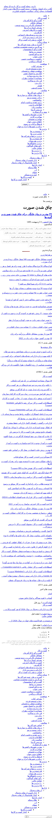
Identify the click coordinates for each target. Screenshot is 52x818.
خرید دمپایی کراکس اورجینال (11, 241)
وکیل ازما (48, 237)
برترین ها (43, 129)
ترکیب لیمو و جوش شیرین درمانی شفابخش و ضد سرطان (28, 352)
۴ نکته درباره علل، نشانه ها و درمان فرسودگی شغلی (30, 580)
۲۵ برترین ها (37, 153)
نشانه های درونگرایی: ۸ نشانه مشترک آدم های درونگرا (29, 360)
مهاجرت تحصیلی (35, 119)
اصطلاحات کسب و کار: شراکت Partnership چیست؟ (30, 410)
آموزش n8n (47, 233)
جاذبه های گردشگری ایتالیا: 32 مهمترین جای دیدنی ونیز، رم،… (26, 275)
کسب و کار (42, 18)
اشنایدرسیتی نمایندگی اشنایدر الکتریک (21, 237)
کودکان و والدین (35, 61)
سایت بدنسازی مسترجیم (26, 228)
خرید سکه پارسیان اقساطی (37, 245)
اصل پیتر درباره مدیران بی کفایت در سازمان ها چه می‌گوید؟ (27, 563)
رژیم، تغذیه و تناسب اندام (31, 102)
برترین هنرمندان (35, 141)
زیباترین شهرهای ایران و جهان (29, 126)
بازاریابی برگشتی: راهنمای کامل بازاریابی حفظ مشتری (29, 423)
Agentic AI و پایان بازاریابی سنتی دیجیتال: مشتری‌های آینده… (27, 576)
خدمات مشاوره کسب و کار (43, 228)
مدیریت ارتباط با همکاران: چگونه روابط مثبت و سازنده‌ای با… (26, 414)
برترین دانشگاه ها (35, 143)
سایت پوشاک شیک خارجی (8, 228)
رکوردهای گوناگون (34, 146)
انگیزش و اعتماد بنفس (32, 73)
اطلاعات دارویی (35, 105)
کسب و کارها (26, 177)
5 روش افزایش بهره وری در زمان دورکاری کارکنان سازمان (27, 394)
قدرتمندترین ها (36, 138)
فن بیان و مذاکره (35, 81)
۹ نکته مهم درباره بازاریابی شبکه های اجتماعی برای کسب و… (26, 356)
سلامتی (44, 90)
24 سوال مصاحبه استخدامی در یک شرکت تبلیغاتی (31, 381)
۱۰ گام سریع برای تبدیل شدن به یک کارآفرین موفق (31, 390)
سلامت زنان (37, 107)
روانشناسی (37, 100)
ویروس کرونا (36, 110)
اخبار (50, 594)
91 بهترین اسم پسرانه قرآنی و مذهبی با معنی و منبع (30, 279)
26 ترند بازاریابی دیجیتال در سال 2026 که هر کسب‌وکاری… (27, 609)
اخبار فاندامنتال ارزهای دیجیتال (24, 163)
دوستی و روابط (35, 52)
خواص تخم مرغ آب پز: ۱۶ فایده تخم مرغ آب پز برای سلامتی (27, 271)
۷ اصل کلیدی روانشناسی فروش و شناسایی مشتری (30, 531)
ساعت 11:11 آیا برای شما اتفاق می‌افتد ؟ (35, 284)
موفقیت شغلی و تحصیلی (31, 71)
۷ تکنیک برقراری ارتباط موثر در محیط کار (34, 419)
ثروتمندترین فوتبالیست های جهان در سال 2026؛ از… (30, 621)
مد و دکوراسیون (35, 54)
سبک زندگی (42, 42)
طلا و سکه (32, 167)
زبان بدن (38, 83)
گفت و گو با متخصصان (32, 49)
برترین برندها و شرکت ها (31, 136)
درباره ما (43, 634)
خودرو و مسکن (30, 175)
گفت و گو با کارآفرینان (32, 20)
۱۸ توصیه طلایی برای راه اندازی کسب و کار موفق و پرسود (27, 484)
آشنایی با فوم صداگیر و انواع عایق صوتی (35, 598)
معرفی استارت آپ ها (33, 28)
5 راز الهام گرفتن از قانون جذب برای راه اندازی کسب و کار (27, 547)
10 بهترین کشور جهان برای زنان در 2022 (35, 338)
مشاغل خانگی (36, 23)
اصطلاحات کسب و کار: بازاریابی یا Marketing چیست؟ (29, 571)
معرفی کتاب (36, 66)
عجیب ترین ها (36, 134)
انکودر (49, 245)
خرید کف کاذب (39, 237)
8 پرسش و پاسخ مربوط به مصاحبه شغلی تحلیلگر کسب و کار (26, 551)
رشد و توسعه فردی (34, 69)
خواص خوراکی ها (35, 93)
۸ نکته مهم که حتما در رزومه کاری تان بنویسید (33, 493)
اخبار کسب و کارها (19, 179)
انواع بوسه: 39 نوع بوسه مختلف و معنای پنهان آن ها (31, 288)
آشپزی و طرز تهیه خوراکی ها (30, 45)
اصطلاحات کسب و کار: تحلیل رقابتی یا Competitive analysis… (26, 567)
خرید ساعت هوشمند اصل (25, 233)
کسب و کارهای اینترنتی (32, 30)
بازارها (44, 155)
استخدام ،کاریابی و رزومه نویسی (28, 25)
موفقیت (43, 64)
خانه (45, 16)
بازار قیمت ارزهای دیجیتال (26, 160)
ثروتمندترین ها (36, 131)
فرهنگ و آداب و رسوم (33, 124)
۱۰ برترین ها (37, 151)
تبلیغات (44, 632)
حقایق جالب (37, 148)
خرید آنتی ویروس (35, 241)
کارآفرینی (38, 32)
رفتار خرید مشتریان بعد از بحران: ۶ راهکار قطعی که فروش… (26, 542)
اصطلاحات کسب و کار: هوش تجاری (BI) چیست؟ (31, 468)
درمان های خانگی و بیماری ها (30, 95)
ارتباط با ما (42, 637)
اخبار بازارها (37, 165)
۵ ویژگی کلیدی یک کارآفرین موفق (38, 520)
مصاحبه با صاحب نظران (32, 78)
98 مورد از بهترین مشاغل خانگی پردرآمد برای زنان (31, 334)
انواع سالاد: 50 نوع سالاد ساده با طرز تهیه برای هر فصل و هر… (26, 266)
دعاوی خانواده (47, 241)
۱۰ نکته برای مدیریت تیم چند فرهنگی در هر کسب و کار (29, 385)
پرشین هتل (38, 233)
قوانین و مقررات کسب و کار (30, 40)
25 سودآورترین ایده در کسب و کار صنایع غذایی (33, 457)
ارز (35, 170)
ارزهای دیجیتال (36, 158)
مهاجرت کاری (36, 117)
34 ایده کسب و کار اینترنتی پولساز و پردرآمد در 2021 (30, 504)
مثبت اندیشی (36, 88)
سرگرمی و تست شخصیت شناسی (27, 47)
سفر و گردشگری (40, 112)
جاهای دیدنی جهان (34, 122)
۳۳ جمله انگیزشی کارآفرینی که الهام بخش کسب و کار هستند (26, 473)
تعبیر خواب (37, 57)
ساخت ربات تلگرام (10, 233)
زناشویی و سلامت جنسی (31, 59)
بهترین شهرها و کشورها (32, 114)
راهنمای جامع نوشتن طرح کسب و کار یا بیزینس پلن (30, 432)
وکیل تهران (25, 241)
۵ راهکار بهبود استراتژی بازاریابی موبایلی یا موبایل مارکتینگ (27, 427)
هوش (39, 85)
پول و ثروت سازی (34, 76)
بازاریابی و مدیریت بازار (32, 37)
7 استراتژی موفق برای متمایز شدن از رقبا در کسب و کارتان (27, 398)
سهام (34, 172)
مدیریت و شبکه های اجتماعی (30, 35)
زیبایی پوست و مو (34, 98)
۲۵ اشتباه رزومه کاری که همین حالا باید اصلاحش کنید (30, 488)
